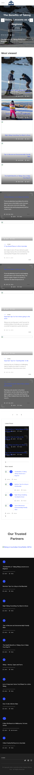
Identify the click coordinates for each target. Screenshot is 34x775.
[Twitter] (25, 760)
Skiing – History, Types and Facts (13, 664)
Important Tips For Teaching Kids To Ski (16, 361)
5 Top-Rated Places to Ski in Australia (15, 246)
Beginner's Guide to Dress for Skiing (14, 269)
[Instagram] (31, 760)
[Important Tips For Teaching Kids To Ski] (17, 345)
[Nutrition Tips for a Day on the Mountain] (17, 110)
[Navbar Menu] (3, 2)
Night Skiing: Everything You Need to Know (17, 135)
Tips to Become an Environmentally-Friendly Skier (21, 507)
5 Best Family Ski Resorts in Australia (14, 743)
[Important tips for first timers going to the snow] (17, 301)
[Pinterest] (28, 760)
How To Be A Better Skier (10, 704)
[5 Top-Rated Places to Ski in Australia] (17, 231)
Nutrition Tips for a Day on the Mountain (18, 114)
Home (3, 757)
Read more (17, 28)
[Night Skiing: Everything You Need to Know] (17, 131)
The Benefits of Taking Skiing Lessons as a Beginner (17, 20)
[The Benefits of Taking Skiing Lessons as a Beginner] (17, 78)
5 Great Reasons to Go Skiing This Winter (16, 197)
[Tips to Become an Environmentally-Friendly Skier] (17, 451)
